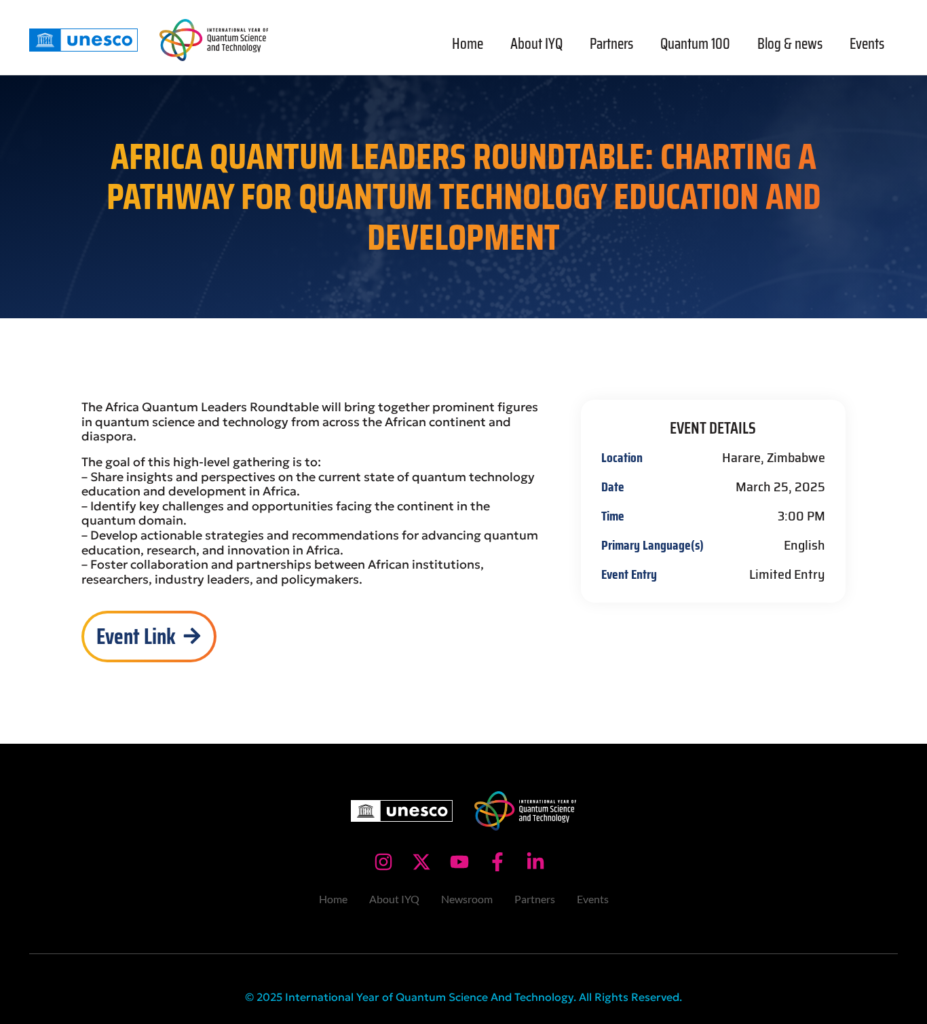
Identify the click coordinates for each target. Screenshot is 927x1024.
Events (867, 44)
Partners (611, 44)
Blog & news (789, 44)
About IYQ (536, 44)
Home (467, 44)
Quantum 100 (695, 44)
